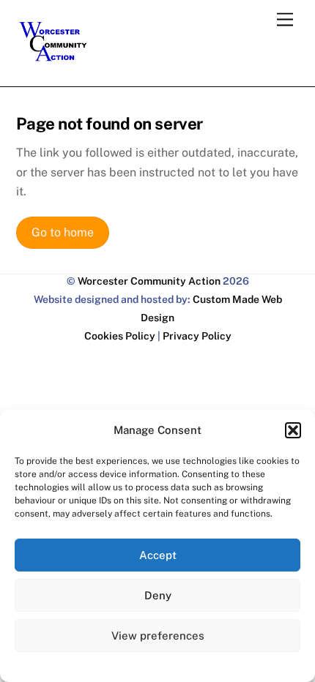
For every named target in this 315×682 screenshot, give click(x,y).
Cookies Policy (119, 336)
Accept (158, 555)
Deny (157, 595)
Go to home (63, 232)
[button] (293, 430)
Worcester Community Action (149, 281)
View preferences (157, 635)
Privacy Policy (197, 336)
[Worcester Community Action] (52, 57)
